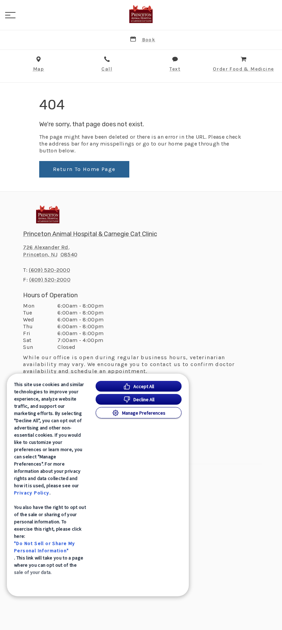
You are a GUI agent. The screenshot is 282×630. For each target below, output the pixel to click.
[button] (10, 15)
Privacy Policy (32, 493)
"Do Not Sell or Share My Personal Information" (44, 547)
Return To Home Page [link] (84, 169)
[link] (141, 14)
